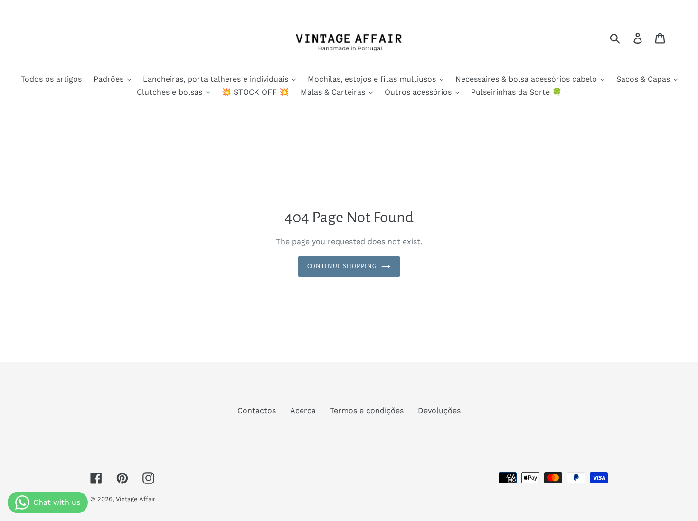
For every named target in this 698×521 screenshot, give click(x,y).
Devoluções (439, 410)
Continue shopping (342, 266)
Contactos (256, 410)
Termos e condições (367, 410)
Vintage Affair (135, 498)
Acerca (303, 410)
